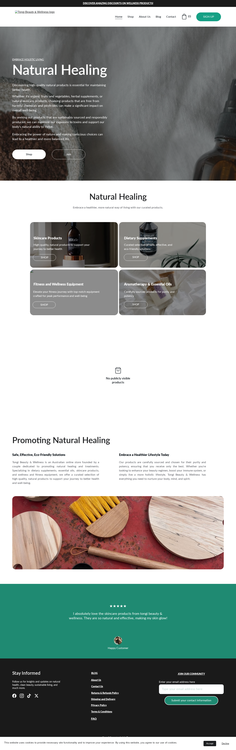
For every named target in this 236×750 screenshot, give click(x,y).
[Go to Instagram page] (22, 696)
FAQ (94, 719)
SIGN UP (208, 16)
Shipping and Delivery (103, 699)
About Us (144, 16)
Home (118, 16)
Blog (158, 16)
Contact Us (97, 686)
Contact (171, 16)
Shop (131, 16)
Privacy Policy (99, 705)
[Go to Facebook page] (14, 696)
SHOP (44, 257)
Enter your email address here (177, 682)
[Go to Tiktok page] (29, 696)
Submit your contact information (191, 700)
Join (68, 154)
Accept (209, 743)
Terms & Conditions (101, 712)
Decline (225, 743)
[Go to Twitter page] (36, 696)
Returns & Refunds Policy (105, 693)
